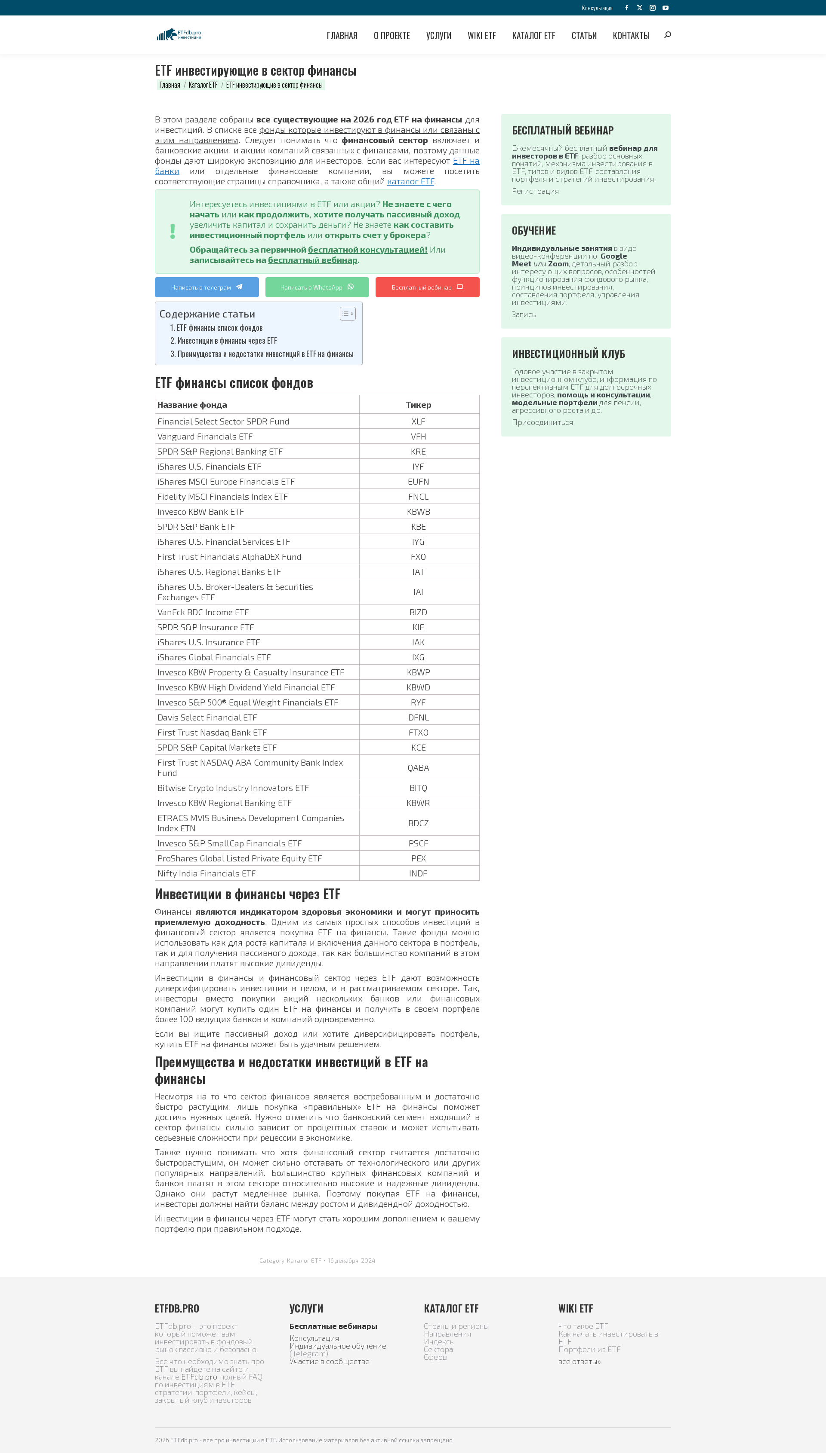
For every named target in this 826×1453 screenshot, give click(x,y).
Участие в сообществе (330, 1361)
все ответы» (579, 1361)
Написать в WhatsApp (312, 287)
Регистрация (535, 190)
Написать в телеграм (201, 287)
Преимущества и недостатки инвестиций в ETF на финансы (266, 353)
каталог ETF (410, 181)
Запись (524, 314)
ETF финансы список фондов (219, 327)
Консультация (314, 1338)
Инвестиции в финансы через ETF (227, 340)
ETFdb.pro (199, 1376)
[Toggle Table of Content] (343, 313)
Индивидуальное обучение (338, 1345)
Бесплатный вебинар (422, 287)
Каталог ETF (304, 1260)
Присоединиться (542, 422)
